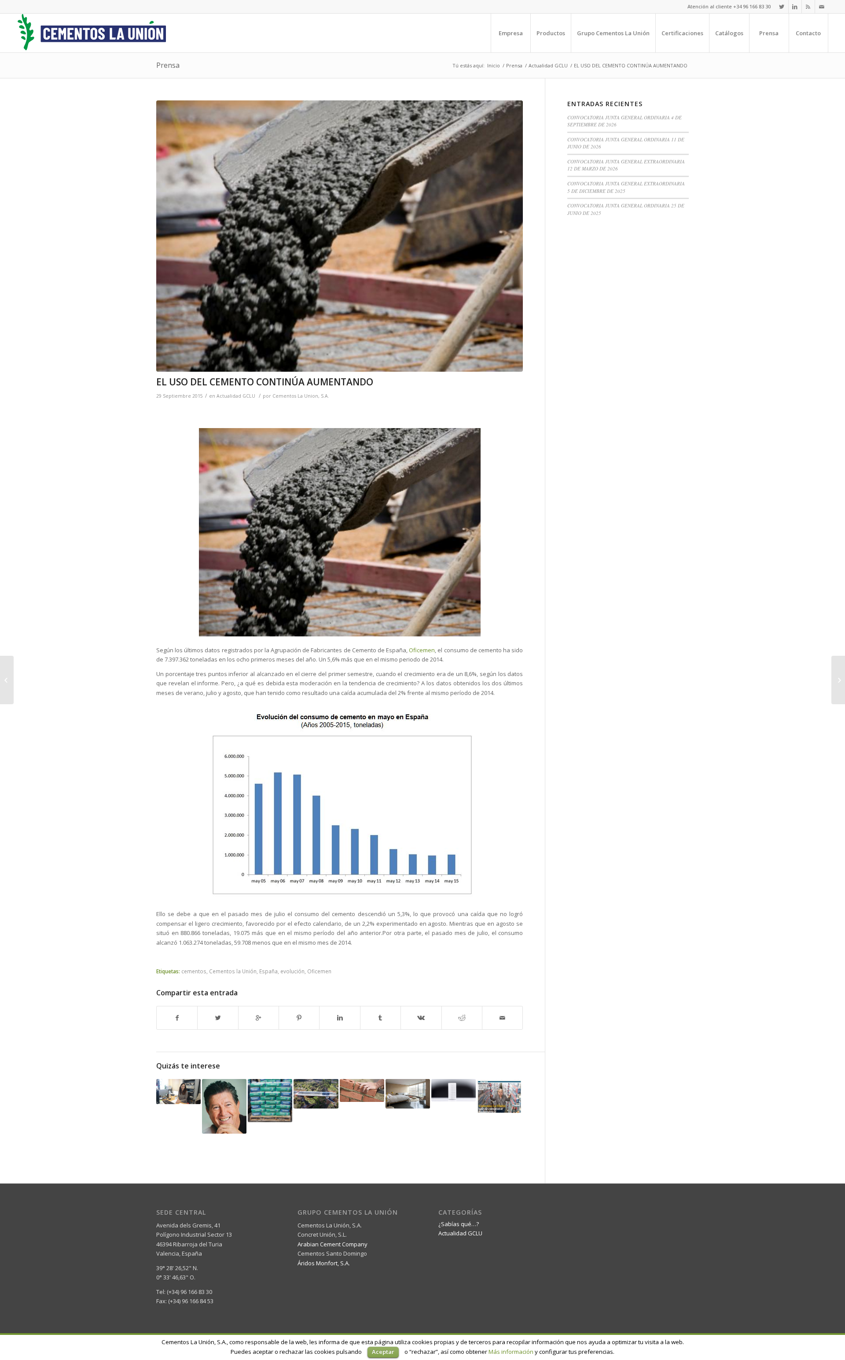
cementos (193, 971)
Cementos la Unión (233, 971)
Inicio (493, 65)
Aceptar (383, 1352)
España (268, 971)
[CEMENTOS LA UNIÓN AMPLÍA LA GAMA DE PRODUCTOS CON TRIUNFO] (270, 1100)
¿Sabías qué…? (458, 1224)
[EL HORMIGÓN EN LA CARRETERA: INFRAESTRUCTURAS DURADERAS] (316, 1094)
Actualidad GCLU (548, 65)
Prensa (168, 65)
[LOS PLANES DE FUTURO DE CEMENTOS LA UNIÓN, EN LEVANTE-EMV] (499, 1096)
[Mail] (821, 6)
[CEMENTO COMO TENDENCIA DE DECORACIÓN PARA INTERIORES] (408, 1094)
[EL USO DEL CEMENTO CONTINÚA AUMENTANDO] (339, 236)
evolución (292, 971)
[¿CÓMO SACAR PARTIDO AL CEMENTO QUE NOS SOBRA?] (838, 680)
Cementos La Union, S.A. (300, 396)
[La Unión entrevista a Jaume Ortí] (224, 1106)
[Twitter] (781, 6)
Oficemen (319, 971)
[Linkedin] (795, 6)
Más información (511, 1352)
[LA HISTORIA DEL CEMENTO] (7, 680)
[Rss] (808, 6)
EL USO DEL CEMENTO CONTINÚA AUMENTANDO (264, 382)
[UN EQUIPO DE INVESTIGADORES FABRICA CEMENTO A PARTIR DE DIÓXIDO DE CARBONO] (453, 1090)
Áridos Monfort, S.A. (324, 1263)
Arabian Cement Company (332, 1244)
